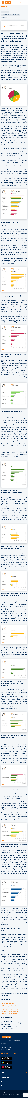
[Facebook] (2, 1053)
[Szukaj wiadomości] (20, 2)
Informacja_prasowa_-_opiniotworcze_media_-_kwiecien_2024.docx (9, 1005)
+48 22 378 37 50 (6, 1049)
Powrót (4, 6)
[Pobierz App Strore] (6, 1058)
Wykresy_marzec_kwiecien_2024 (11, 1013)
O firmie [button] (3, 1086)
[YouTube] (15, 1053)
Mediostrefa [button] (5, 1077)
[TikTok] (12, 1053)
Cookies (23, 1092)
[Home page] (6, 2)
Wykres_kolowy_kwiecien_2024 (11, 1009)
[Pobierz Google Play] (6, 1062)
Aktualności (5, 12)
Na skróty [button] (4, 1081)
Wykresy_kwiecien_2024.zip (10, 1011)
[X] (4, 1053)
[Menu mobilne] (25, 2)
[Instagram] (9, 1053)
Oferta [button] (3, 1072)
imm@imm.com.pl (6, 1047)
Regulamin (5, 1092)
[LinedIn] (7, 1053)
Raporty (4, 17)
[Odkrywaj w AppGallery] (6, 1067)
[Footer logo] (6, 1037)
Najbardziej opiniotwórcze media (11, 14)
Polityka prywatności (14, 1092)
